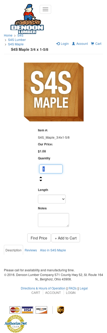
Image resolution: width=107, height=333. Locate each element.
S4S (20, 35)
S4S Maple (16, 44)
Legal (84, 288)
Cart (35, 292)
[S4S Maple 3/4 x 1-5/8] (53, 91)
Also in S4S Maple (53, 250)
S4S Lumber (17, 39)
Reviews (31, 250)
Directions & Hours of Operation (43, 288)
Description (13, 250)
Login (71, 292)
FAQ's (73, 288)
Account (53, 292)
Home (8, 35)
